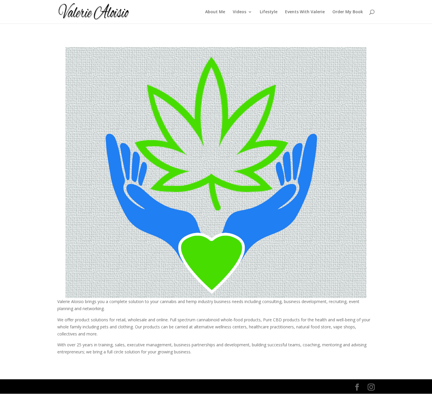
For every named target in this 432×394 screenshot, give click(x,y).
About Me (215, 12)
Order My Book (347, 12)
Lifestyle (268, 12)
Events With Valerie (305, 12)
